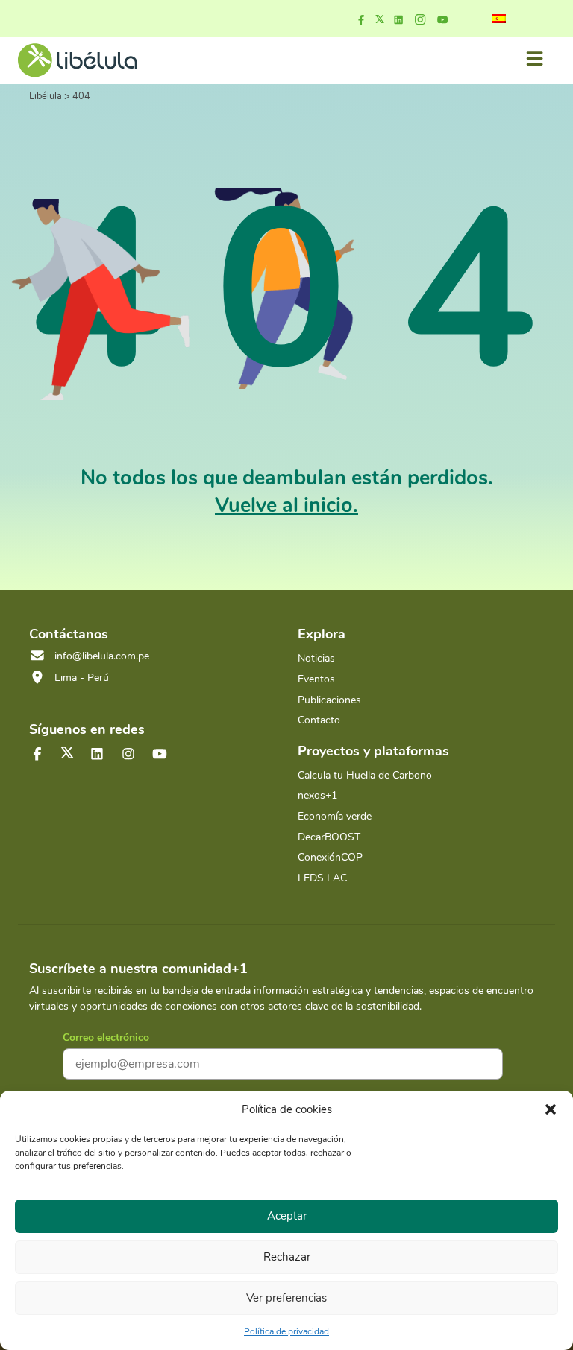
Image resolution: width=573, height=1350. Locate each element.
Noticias (316, 658)
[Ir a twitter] (67, 752)
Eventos (316, 679)
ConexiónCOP (330, 857)
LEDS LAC (322, 878)
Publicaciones (329, 700)
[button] (550, 1109)
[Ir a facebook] (361, 20)
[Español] (499, 18)
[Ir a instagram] (420, 20)
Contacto (319, 720)
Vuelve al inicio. (286, 505)
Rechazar (286, 1256)
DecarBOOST (329, 837)
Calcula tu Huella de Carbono (365, 775)
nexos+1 (317, 795)
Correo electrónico (106, 1037)
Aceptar (287, 1215)
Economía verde (335, 816)
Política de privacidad (286, 1331)
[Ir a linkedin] (398, 20)
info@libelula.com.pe (101, 656)
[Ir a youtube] (442, 20)
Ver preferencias (286, 1297)
